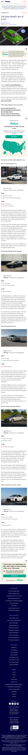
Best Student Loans (14, 618)
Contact (14, 674)
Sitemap (14, 694)
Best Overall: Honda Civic (8, 108)
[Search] (4, 1)
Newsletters (14, 647)
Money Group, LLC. (12, 735)
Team (14, 677)
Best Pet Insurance (14, 664)
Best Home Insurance (14, 632)
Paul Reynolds (7, 23)
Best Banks (14, 605)
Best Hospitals (14, 654)
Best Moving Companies (14, 610)
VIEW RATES (14, 575)
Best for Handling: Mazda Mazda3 (10, 110)
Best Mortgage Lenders (14, 593)
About (14, 672)
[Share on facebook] (10, 704)
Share (25, 12)
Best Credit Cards (14, 603)
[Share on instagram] (15, 704)
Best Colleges (14, 652)
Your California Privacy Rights (14, 686)
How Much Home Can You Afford (14, 595)
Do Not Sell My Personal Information (14, 684)
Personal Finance (5, 12)
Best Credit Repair (14, 622)
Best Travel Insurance (14, 662)
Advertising (14, 691)
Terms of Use (14, 681)
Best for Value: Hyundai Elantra (10, 113)
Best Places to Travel (14, 659)
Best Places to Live (14, 657)
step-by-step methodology (13, 85)
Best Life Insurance (14, 635)
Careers (14, 696)
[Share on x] (13, 704)
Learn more (21, 8)
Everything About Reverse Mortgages (14, 600)
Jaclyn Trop (5, 22)
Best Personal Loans (14, 625)
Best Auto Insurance (14, 627)
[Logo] (8, 1)
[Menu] (2, 1)
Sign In (24, 1)
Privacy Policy (14, 679)
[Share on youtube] (18, 704)
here (16, 751)
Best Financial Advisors (14, 640)
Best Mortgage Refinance (14, 598)
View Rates (14, 136)
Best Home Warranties (14, 637)
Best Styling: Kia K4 (7, 111)
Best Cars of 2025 (6, 100)
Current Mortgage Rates (14, 591)
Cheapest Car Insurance (14, 630)
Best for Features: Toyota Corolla (10, 115)
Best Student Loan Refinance (14, 620)
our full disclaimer (18, 745)
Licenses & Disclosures (14, 689)
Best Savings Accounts (14, 608)
